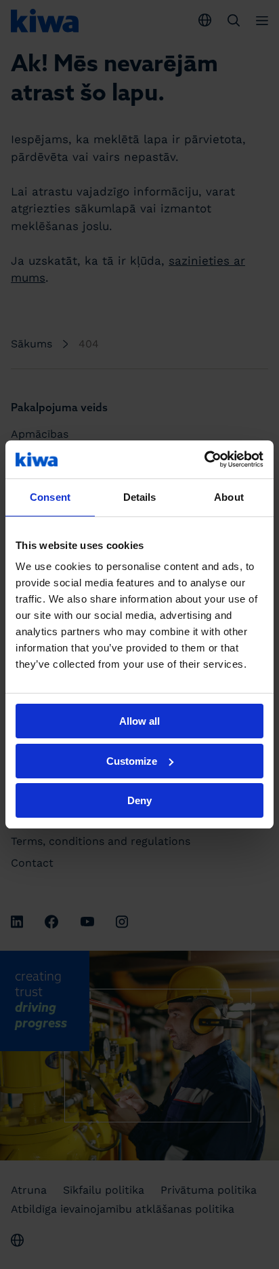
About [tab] (229, 497)
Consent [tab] (50, 497)
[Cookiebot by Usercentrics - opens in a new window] (204, 459)
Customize (131, 761)
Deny (139, 800)
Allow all (139, 721)
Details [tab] (139, 497)
